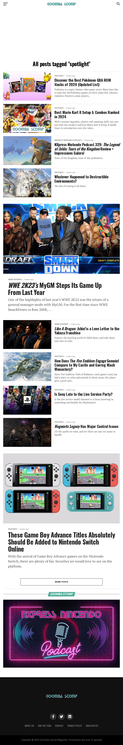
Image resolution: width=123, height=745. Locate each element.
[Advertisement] (61, 35)
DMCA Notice (92, 725)
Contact (59, 725)
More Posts (61, 582)
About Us (29, 725)
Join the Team (44, 725)
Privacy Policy (74, 725)
